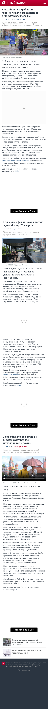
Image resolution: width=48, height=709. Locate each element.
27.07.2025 (5, 19)
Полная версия (24, 670)
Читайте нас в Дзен (24, 211)
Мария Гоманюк (19, 19)
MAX (17, 171)
